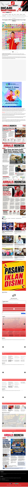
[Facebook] (2, 22)
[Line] (15, 483)
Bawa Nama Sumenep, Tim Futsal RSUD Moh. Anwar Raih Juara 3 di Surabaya (4, 361)
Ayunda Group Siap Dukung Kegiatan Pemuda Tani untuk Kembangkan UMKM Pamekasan (14, 329)
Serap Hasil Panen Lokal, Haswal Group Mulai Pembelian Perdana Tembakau (9, 15)
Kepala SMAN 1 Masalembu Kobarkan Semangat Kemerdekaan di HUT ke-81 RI (19, 231)
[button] (25, 12)
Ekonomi (14, 328)
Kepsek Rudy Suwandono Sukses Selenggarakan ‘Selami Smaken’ (12, 112)
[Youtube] (12, 483)
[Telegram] (16, 483)
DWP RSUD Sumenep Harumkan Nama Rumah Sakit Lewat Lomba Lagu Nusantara (23, 361)
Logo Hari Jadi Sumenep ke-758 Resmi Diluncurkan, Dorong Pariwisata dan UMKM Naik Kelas (4, 387)
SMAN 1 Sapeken (4, 219)
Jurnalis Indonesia (13, 218)
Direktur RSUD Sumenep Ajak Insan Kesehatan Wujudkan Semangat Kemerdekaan (17, 361)
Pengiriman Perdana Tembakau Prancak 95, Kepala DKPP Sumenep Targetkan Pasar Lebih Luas (22, 335)
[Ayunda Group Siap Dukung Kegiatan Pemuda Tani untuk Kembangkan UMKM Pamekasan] (14, 324)
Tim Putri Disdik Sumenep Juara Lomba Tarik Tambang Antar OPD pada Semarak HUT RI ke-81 (7, 257)
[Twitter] (3, 22)
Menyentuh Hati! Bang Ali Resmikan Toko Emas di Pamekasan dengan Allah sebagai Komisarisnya (5, 335)
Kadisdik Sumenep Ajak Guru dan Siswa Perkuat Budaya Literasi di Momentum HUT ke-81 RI (19, 244)
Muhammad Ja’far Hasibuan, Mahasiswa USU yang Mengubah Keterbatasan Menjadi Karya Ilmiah (7, 244)
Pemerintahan (4, 428)
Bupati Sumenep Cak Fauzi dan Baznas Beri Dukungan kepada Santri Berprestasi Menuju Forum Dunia (19, 257)
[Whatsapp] (4, 22)
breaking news (5, 218)
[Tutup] (16, 0)
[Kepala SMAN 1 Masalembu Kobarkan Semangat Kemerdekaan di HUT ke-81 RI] (20, 226)
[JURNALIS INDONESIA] (7, 12)
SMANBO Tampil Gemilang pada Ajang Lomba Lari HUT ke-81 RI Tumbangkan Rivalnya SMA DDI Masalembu (7, 232)
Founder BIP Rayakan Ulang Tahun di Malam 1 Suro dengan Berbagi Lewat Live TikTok (17, 387)
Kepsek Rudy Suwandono (18, 218)
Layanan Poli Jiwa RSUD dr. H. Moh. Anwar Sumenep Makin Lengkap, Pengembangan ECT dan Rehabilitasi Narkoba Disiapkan (13, 352)
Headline (9, 218)
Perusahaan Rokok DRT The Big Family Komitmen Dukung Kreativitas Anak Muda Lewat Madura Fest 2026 (23, 387)
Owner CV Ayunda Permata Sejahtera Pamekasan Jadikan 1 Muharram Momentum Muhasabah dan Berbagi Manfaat (14, 378)
